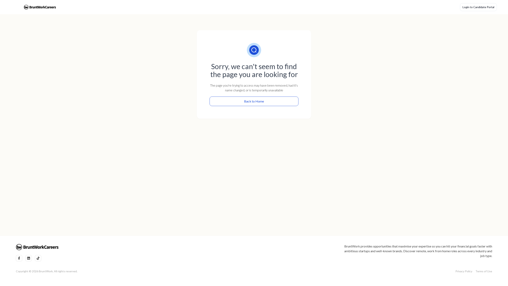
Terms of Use (483, 271)
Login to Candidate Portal (478, 7)
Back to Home (254, 101)
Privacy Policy (463, 271)
